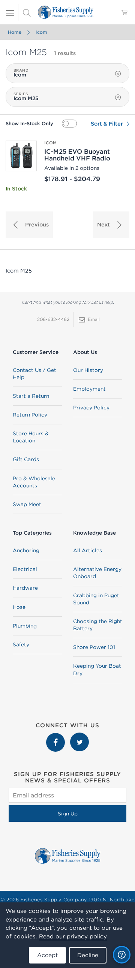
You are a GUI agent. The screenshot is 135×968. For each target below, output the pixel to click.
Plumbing (25, 625)
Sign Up (68, 813)
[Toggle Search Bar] (26, 12)
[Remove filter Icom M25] (118, 97)
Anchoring (26, 550)
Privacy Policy (91, 407)
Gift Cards (26, 459)
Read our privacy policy (73, 936)
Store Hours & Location (31, 437)
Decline (87, 955)
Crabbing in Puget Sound (96, 599)
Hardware (25, 587)
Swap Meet (27, 504)
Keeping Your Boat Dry (97, 669)
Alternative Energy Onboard (97, 573)
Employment (89, 388)
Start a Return (31, 396)
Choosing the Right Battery (97, 625)
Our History (88, 370)
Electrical (25, 569)
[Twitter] (79, 736)
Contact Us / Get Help (34, 374)
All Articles (87, 550)
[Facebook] (56, 736)
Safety (21, 644)
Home (14, 32)
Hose (19, 607)
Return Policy (30, 414)
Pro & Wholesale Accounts (34, 482)
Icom (41, 32)
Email (94, 319)
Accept (47, 955)
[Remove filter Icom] (118, 74)
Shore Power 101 (94, 647)
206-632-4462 (53, 319)
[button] (29, 224)
